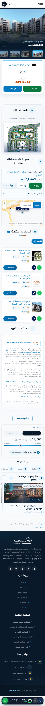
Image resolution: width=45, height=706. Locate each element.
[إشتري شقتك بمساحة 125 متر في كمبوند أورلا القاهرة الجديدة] (22, 310)
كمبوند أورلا (35, 342)
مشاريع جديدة (22, 597)
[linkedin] (10, 568)
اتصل (11, 88)
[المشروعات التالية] (4, 478)
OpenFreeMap (11, 223)
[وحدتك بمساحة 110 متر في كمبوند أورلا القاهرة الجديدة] (22, 259)
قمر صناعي (27, 204)
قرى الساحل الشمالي (21, 642)
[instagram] (22, 568)
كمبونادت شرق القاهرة (34, 524)
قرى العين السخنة (21, 647)
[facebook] (34, 568)
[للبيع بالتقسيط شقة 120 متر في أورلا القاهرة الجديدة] (22, 285)
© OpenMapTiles (20, 223)
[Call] (34, 267)
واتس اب (31, 88)
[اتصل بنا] (40, 700)
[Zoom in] (4, 203)
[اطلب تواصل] (35, 700)
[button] (22, 138)
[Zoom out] (4, 207)
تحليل (32, 433)
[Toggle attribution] (40, 223)
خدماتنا (21, 587)
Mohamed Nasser (15, 690)
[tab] (37, 53)
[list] (23, 469)
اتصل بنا (21, 607)
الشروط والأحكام (21, 602)
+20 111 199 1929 (20, 667)
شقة (37, 241)
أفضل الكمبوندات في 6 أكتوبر (22, 636)
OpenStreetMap (34, 223)
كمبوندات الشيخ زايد (21, 632)
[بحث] (10, 4)
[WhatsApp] (39, 267)
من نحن (21, 582)
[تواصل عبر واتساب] (5, 700)
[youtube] (16, 568)
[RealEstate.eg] (40, 4)
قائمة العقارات (21, 592)
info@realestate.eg (19, 673)
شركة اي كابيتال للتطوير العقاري (19, 64)
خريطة (37, 204)
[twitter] (28, 568)
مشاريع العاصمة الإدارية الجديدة (21, 627)
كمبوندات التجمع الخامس (18, 524)
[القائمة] (4, 4)
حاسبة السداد (13, 433)
